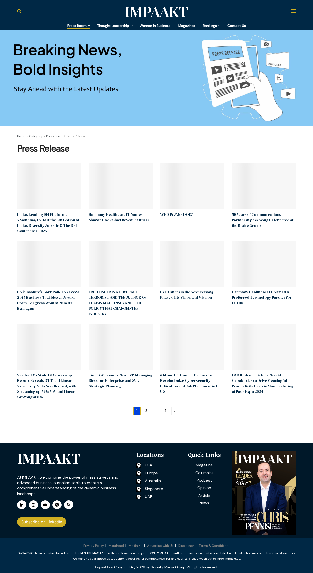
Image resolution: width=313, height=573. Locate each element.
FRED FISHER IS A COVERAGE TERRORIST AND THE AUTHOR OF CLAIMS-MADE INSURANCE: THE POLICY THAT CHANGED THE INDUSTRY (118, 303)
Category (35, 136)
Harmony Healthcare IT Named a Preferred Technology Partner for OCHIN (262, 297)
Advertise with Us (160, 546)
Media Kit (136, 546)
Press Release (76, 136)
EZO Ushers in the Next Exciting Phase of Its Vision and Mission (186, 294)
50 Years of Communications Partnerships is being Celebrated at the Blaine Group (263, 220)
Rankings (210, 25)
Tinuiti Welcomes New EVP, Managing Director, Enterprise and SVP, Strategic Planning (121, 380)
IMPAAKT (156, 11)
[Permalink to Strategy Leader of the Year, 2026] (264, 493)
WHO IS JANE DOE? (176, 214)
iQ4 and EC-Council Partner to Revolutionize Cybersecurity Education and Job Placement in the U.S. (191, 383)
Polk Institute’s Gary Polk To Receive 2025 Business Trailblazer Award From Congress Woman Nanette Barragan (48, 300)
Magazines (186, 25)
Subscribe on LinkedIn (41, 521)
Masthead (116, 546)
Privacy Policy (93, 546)
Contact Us (236, 25)
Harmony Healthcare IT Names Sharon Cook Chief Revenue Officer (119, 217)
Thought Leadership (113, 25)
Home (21, 136)
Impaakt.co (104, 567)
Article (204, 495)
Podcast (204, 480)
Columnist (204, 472)
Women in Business (155, 25)
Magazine (204, 465)
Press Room (77, 25)
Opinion (204, 487)
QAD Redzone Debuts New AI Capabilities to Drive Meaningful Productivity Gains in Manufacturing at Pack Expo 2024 (263, 383)
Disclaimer (186, 546)
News (204, 503)
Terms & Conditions (213, 546)
